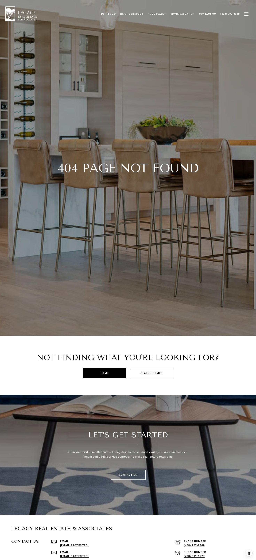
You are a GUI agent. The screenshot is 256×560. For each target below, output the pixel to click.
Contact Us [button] (128, 474)
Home (104, 373)
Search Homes (151, 373)
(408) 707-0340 (194, 545)
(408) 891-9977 (194, 556)
